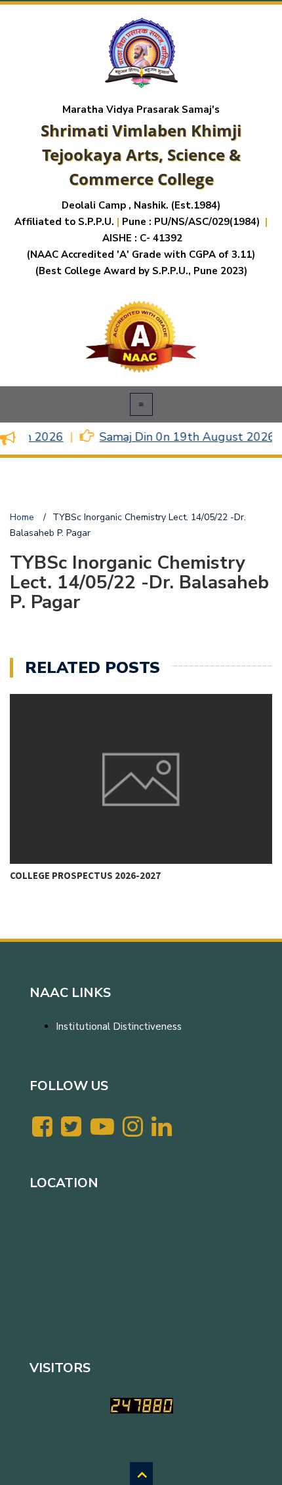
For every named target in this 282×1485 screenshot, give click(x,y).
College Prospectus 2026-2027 (85, 875)
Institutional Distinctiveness (119, 1026)
